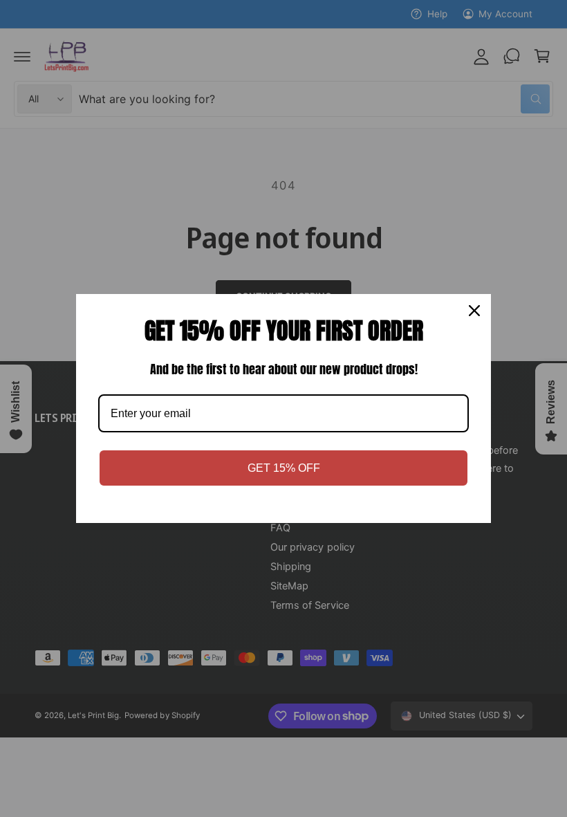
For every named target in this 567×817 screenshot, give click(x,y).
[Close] (474, 310)
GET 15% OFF (284, 468)
